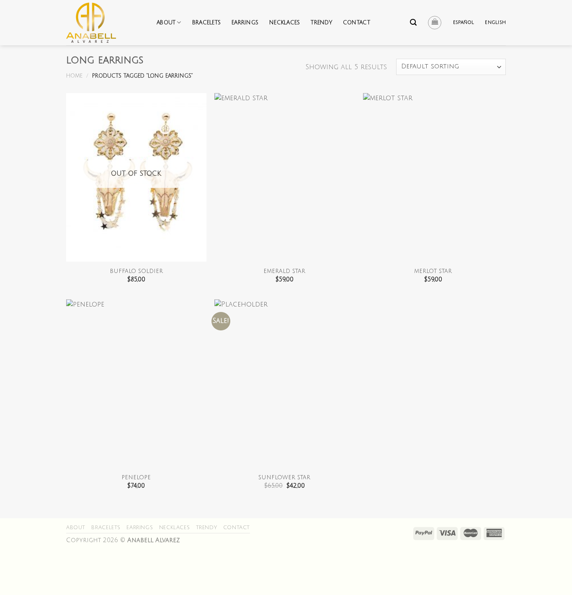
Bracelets (206, 23)
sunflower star (284, 477)
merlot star (433, 271)
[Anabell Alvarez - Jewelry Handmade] (105, 22)
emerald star (284, 271)
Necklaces (284, 23)
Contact (356, 23)
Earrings (245, 23)
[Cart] (434, 22)
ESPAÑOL (463, 22)
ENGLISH (495, 22)
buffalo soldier (136, 271)
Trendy (321, 23)
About (166, 23)
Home (74, 76)
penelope (136, 477)
